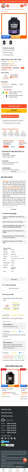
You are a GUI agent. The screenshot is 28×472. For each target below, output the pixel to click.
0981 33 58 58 (11, 423)
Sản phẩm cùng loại (14, 366)
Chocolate (5, 84)
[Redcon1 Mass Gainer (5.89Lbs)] (10, 378)
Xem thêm (14, 279)
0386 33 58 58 (11, 430)
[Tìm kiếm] (22, 6)
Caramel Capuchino (7, 87)
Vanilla (21, 84)
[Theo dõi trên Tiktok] (8, 438)
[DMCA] (7, 445)
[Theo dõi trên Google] (15, 438)
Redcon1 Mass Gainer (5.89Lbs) (7, 389)
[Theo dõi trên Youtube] (5, 438)
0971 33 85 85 (11, 426)
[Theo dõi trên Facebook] (2, 438)
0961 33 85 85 (11, 428)
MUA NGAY (14, 110)
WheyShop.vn (19, 466)
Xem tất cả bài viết (14, 288)
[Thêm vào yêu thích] (18, 370)
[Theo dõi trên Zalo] (11, 438)
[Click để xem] (14, 26)
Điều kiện (13, 146)
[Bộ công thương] (7, 441)
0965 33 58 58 (11, 432)
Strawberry (13, 84)
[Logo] (3, 6)
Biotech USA (11, 63)
